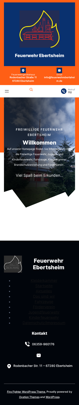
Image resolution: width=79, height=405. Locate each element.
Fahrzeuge (44, 301)
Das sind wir (44, 296)
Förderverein (44, 307)
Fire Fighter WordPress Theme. (26, 391)
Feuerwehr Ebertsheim (39, 55)
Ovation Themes (29, 397)
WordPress (52, 397)
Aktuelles (44, 291)
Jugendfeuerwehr (43, 312)
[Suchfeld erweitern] (31, 90)
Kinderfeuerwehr (44, 317)
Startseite (44, 286)
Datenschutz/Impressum (44, 323)
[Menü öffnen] (7, 91)
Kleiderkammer (44, 280)
